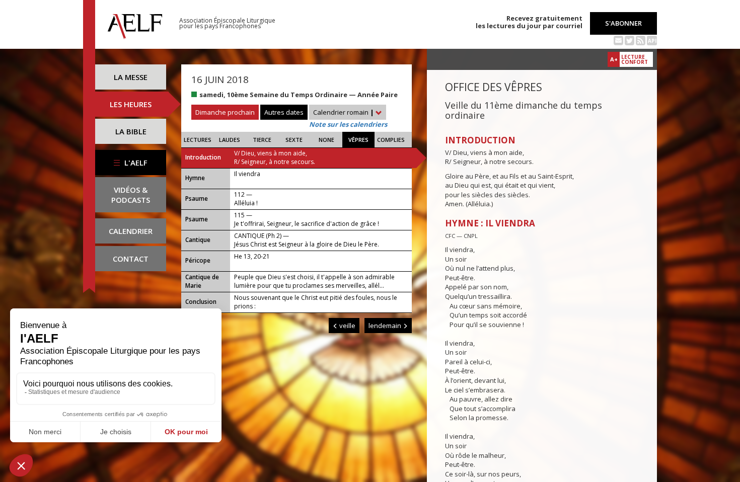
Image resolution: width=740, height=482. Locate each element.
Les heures (131, 104)
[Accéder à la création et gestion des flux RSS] (640, 39)
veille (346, 325)
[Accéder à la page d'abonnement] (618, 39)
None (326, 139)
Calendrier (131, 231)
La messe (130, 77)
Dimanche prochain (225, 112)
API (652, 40)
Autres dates (284, 112)
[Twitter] (629, 39)
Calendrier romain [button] (343, 112)
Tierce (262, 139)
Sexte (294, 139)
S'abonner (623, 23)
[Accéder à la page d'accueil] (135, 23)
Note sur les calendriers (348, 124)
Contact (131, 259)
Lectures (197, 139)
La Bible (130, 131)
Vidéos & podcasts (130, 195)
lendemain (385, 325)
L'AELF (134, 162)
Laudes (229, 139)
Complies (391, 139)
